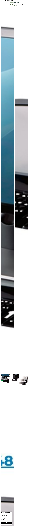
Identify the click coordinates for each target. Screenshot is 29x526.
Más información (3, 519)
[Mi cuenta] (22, 4)
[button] (25, 4)
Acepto (6, 522)
